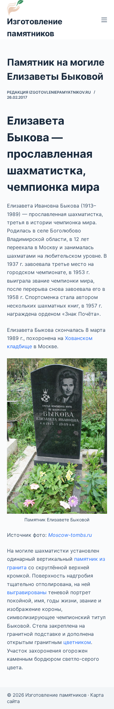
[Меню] (104, 20)
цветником (77, 642)
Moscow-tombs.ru (70, 535)
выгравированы (27, 592)
